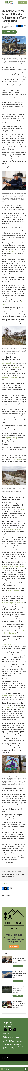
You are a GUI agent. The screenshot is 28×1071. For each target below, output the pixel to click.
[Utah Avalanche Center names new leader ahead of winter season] (7, 974)
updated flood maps (13, 591)
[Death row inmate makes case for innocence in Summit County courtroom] (7, 959)
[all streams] (26, 1069)
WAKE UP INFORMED (14, 935)
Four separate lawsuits (9, 363)
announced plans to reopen (10, 377)
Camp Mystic (14, 367)
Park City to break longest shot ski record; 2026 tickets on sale (18, 1003)
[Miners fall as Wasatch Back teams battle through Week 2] (7, 989)
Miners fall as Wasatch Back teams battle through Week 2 (18, 988)
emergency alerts (7, 695)
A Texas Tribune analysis (9, 644)
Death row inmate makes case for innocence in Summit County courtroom (19, 958)
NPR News (5, 883)
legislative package (12, 438)
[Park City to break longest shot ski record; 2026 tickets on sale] (7, 1004)
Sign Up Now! (14, 946)
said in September (16, 459)
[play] (2, 1069)
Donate (23, 2)
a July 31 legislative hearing (14, 707)
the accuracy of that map (13, 529)
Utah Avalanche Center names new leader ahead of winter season (19, 973)
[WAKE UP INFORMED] (14, 919)
